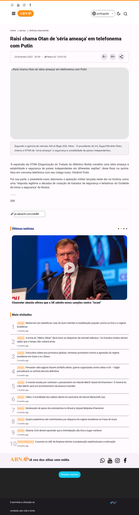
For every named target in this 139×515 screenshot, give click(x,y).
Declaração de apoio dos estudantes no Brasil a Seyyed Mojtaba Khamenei (61, 408)
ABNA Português (54, 13)
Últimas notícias (23, 228)
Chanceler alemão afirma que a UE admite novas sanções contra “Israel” (56, 302)
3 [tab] (123, 228)
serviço (22, 30)
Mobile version (69, 474)
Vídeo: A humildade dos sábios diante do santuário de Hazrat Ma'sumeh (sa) (61, 397)
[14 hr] (69, 267)
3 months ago (22, 446)
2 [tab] (121, 228)
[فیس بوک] (125, 460)
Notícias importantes (39, 30)
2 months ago (22, 346)
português (102, 13)
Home (13, 30)
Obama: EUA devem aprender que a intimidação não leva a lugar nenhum (60, 430)
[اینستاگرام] (117, 460)
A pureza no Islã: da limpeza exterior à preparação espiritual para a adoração (66, 441)
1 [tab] (118, 228)
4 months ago (22, 401)
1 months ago (22, 331)
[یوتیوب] (110, 460)
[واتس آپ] (102, 460)
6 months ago (22, 375)
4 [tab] (126, 228)
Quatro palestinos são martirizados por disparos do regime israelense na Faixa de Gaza (67, 419)
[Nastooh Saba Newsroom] (115, 502)
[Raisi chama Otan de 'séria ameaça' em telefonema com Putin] (69, 103)
